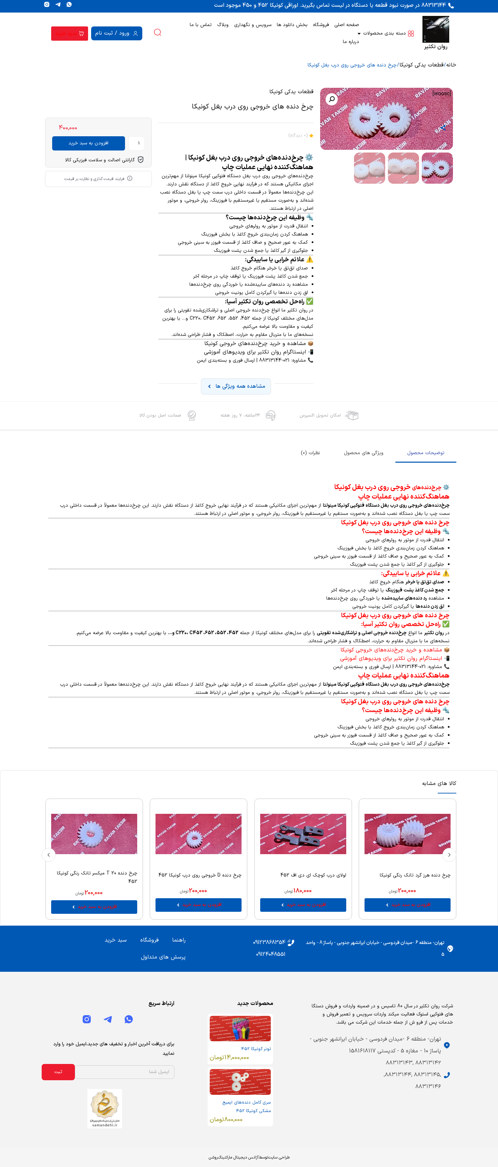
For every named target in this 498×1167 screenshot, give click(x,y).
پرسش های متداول (163, 957)
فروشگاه (321, 24)
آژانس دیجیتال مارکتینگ (238, 1157)
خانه (451, 65)
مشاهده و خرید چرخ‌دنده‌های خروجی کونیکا (255, 344)
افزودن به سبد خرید (88, 143)
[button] (332, 99)
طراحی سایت (279, 1157)
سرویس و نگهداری (252, 24)
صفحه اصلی (346, 24)
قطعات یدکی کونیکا (421, 65)
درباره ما (351, 41)
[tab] (425, 453)
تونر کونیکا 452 (256, 1049)
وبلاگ (223, 24)
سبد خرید (116, 940)
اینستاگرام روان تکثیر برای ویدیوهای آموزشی (255, 352)
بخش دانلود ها (292, 24)
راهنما (179, 940)
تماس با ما (201, 24)
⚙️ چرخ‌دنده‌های (431, 488)
